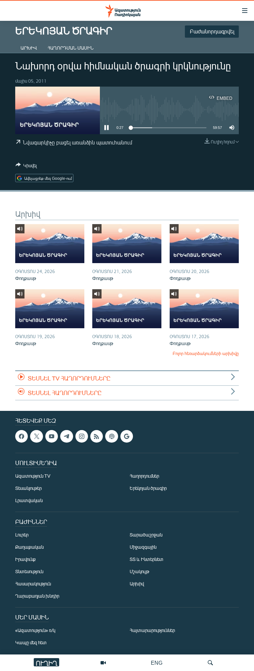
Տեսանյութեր (28, 488)
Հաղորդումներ (144, 476)
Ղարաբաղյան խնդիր (37, 596)
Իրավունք (25, 559)
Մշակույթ (139, 571)
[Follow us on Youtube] (51, 436)
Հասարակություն (33, 583)
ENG (156, 662)
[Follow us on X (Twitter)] (36, 436)
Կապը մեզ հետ (31, 642)
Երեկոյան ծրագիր (148, 488)
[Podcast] (111, 436)
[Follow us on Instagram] (81, 436)
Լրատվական (29, 500)
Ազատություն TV (32, 476)
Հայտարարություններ (152, 630)
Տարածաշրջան (146, 534)
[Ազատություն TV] (103, 662)
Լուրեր (21, 534)
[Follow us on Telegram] (66, 436)
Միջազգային (143, 547)
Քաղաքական (29, 547)
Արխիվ (29, 48)
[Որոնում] (210, 662)
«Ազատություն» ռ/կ (35, 630)
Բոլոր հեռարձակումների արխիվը (206, 353)
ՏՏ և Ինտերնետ (146, 559)
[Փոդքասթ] (49, 243)
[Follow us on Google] (126, 436)
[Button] (26, 167)
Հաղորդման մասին (71, 48)
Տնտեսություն (29, 571)
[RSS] (96, 436)
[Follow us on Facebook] (21, 436)
